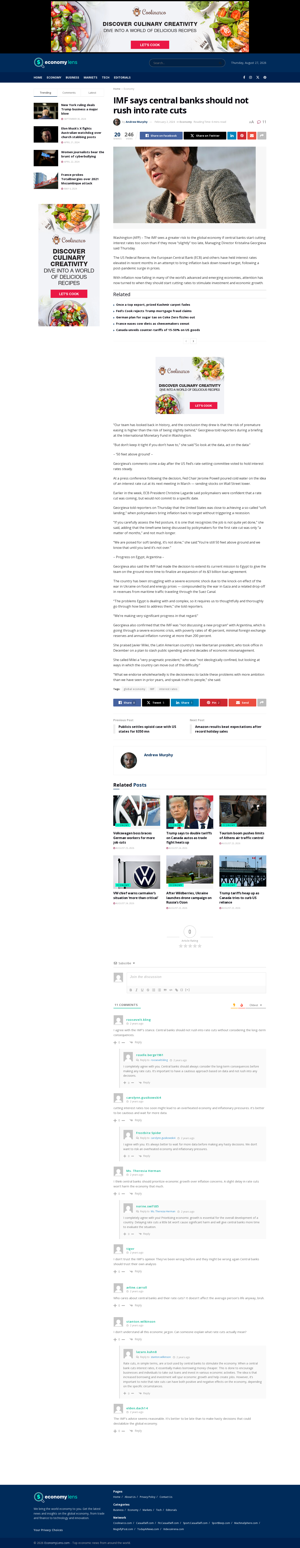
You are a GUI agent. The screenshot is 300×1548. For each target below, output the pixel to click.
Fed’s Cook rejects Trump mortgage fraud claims (154, 311)
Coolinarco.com (122, 1523)
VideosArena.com (173, 1529)
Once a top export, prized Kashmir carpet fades (153, 304)
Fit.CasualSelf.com (168, 1523)
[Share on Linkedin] (231, 136)
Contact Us (166, 1497)
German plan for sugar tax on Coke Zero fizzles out (155, 317)
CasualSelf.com (145, 1523)
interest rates (168, 689)
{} (181, 989)
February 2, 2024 (165, 122)
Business (72, 77)
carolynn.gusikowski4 (163, 1138)
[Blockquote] (165, 990)
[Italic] (136, 990)
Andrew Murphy (137, 122)
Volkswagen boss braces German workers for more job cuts (134, 838)
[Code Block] (171, 990)
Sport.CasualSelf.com (195, 1523)
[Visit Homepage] (55, 63)
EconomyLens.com (57, 1543)
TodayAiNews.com (148, 1529)
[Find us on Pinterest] (264, 77)
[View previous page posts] (186, 341)
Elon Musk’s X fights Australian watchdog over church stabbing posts (81, 132)
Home (38, 77)
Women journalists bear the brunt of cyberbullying (82, 154)
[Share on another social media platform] (261, 136)
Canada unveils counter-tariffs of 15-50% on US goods (158, 330)
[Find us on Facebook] (244, 77)
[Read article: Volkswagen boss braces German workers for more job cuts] (136, 812)
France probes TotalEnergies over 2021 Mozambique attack (80, 179)
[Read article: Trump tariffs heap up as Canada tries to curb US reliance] (242, 872)
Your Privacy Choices (48, 1530)
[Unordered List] (159, 990)
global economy (134, 689)
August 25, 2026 (124, 847)
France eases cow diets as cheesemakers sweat (152, 323)
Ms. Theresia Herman (163, 1211)
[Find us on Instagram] (250, 77)
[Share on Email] (251, 136)
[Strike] (148, 990)
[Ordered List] (154, 990)
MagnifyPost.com (123, 1529)
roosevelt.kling (159, 1060)
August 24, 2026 (177, 847)
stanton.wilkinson (161, 1357)
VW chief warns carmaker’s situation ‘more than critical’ (135, 895)
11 (263, 121)
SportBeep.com (221, 1523)
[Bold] (131, 990)
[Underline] (142, 990)
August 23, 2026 (230, 843)
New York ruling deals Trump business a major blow (79, 109)
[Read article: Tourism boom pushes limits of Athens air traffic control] (242, 812)
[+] (187, 989)
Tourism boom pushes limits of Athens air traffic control (241, 835)
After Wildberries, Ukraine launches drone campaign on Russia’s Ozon (189, 898)
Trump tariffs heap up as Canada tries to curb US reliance (239, 898)
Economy (54, 77)
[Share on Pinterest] (241, 136)
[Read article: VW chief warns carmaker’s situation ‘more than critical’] (136, 872)
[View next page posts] (193, 341)
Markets (90, 77)
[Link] (176, 990)
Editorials (122, 77)
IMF (152, 689)
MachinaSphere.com (246, 1523)
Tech (105, 77)
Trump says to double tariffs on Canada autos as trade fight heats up (189, 838)
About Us (130, 1497)
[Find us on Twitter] (257, 77)
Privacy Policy (147, 1497)
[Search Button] (221, 63)
